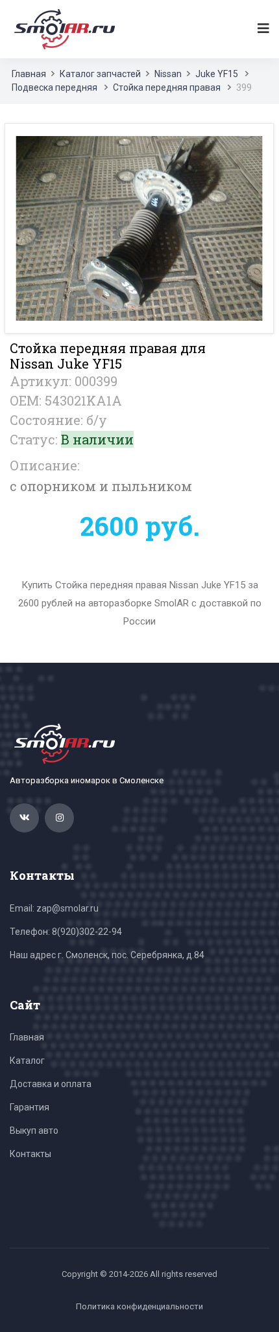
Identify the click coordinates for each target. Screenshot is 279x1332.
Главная (29, 74)
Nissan (168, 74)
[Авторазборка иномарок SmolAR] (62, 28)
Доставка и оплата (50, 1084)
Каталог (27, 1060)
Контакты (30, 1154)
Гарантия (29, 1107)
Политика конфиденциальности (139, 1306)
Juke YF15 (216, 74)
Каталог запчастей (100, 74)
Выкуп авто (34, 1130)
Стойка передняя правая (167, 87)
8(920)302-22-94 (87, 931)
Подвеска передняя (54, 87)
